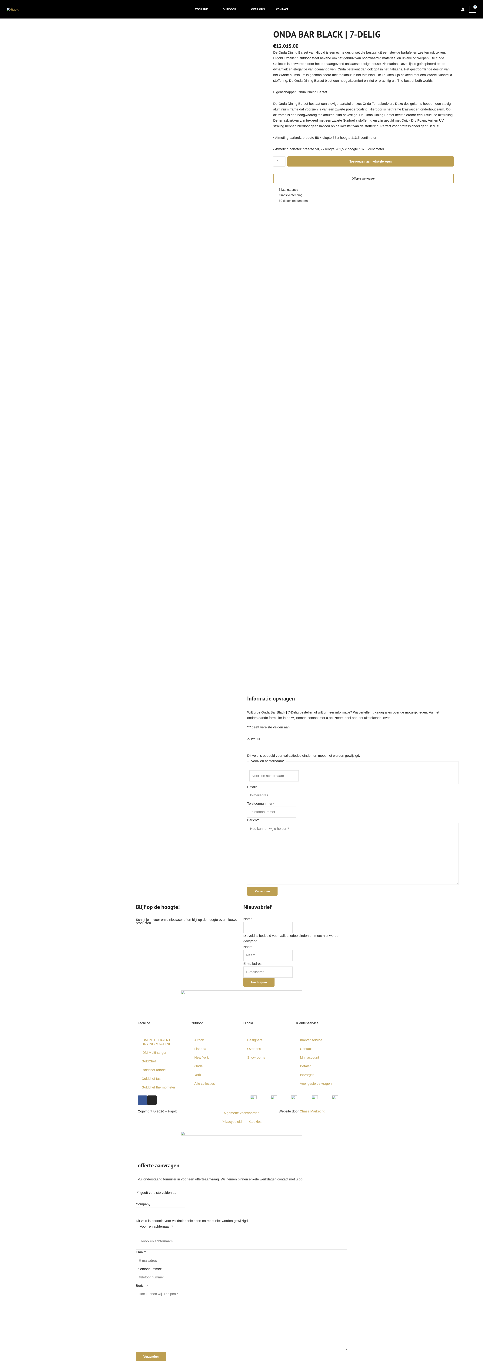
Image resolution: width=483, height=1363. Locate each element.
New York (201, 1057)
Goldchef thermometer (158, 1087)
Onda (198, 1066)
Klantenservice (311, 1040)
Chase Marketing (312, 1111)
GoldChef (149, 1061)
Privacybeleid (232, 1122)
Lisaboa (200, 1049)
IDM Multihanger (154, 1052)
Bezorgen (307, 1075)
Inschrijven (259, 982)
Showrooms (256, 1057)
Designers (254, 1040)
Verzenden (262, 891)
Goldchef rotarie (154, 1070)
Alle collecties (204, 1083)
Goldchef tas (151, 1079)
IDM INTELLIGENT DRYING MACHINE (156, 1042)
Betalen (305, 1066)
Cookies (255, 1122)
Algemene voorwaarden (241, 1113)
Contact (306, 1049)
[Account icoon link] (463, 9)
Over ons (254, 1049)
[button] (209, 9)
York (197, 1075)
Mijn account (309, 1057)
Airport (199, 1040)
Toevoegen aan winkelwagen (370, 161)
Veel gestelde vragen (316, 1083)
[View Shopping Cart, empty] (472, 9)
